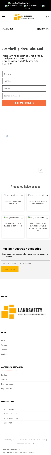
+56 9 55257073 (14, 6)
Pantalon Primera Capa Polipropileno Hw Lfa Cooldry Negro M (38, 227)
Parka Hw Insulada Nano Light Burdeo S (13, 225)
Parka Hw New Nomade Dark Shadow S (38, 202)
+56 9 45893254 (33, 6)
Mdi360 (31, 443)
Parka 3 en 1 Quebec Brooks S (13, 202)
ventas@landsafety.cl (20, 3)
